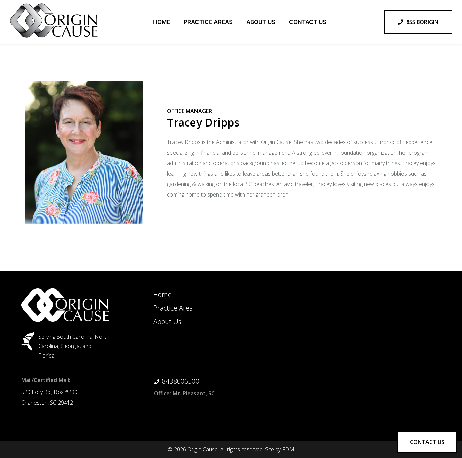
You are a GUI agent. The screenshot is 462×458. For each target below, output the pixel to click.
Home (161, 22)
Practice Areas (208, 22)
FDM (288, 449)
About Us (260, 22)
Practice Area (173, 308)
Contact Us (307, 22)
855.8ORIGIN (421, 22)
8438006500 (180, 381)
